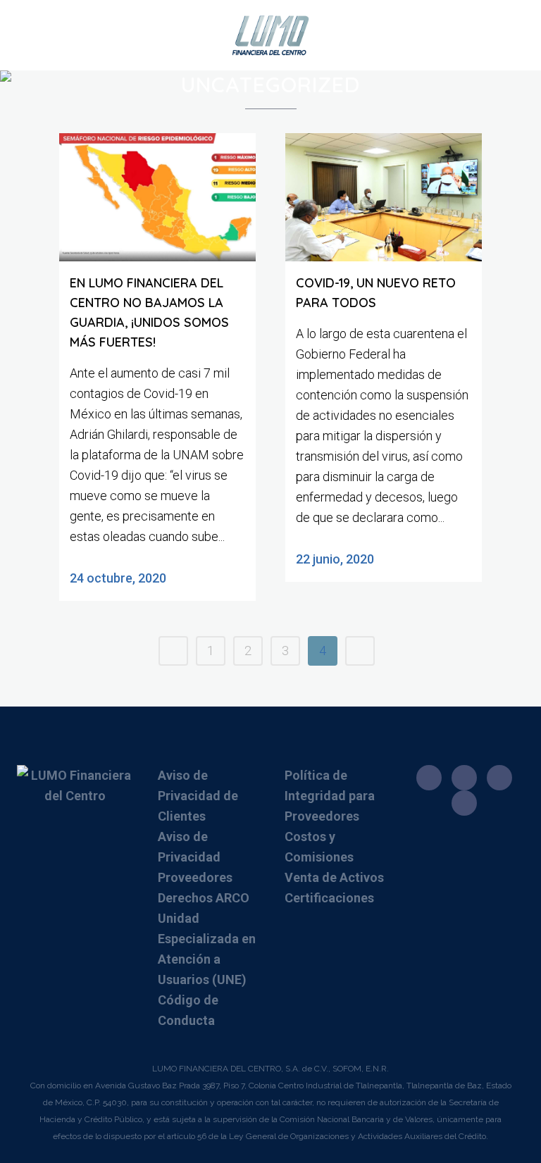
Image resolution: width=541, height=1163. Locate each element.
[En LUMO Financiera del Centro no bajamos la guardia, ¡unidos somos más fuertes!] (157, 197)
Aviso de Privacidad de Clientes (198, 795)
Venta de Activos (334, 877)
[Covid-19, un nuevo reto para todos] (383, 197)
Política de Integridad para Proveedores (330, 795)
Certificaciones (329, 897)
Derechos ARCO (203, 897)
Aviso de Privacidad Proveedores (195, 857)
